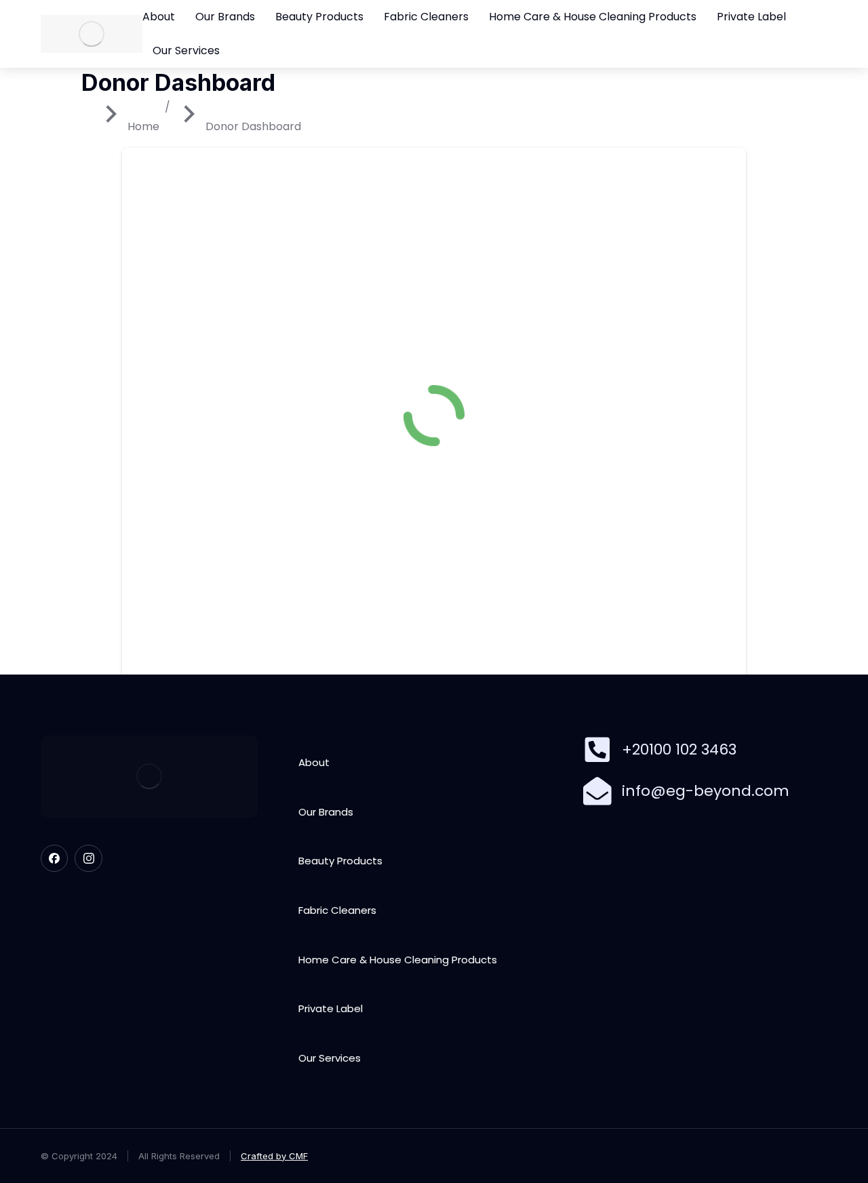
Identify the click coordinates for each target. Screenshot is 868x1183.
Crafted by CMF (274, 1155)
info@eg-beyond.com (705, 790)
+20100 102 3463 (679, 749)
